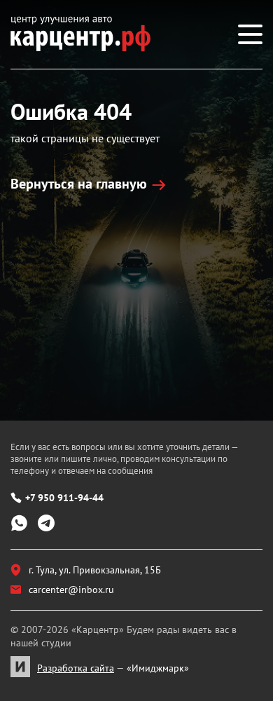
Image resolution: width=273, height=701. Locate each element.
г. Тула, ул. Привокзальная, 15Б (95, 570)
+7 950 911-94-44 (64, 497)
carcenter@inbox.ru (71, 589)
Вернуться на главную (78, 184)
